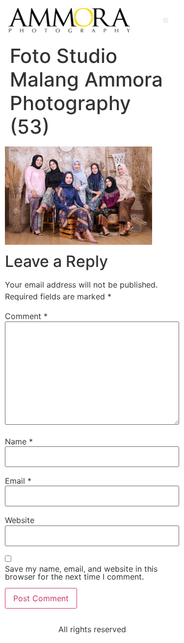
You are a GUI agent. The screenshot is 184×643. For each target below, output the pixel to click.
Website (19, 520)
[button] (165, 20)
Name (19, 441)
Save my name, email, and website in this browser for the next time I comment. (81, 573)
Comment (26, 316)
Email (18, 481)
